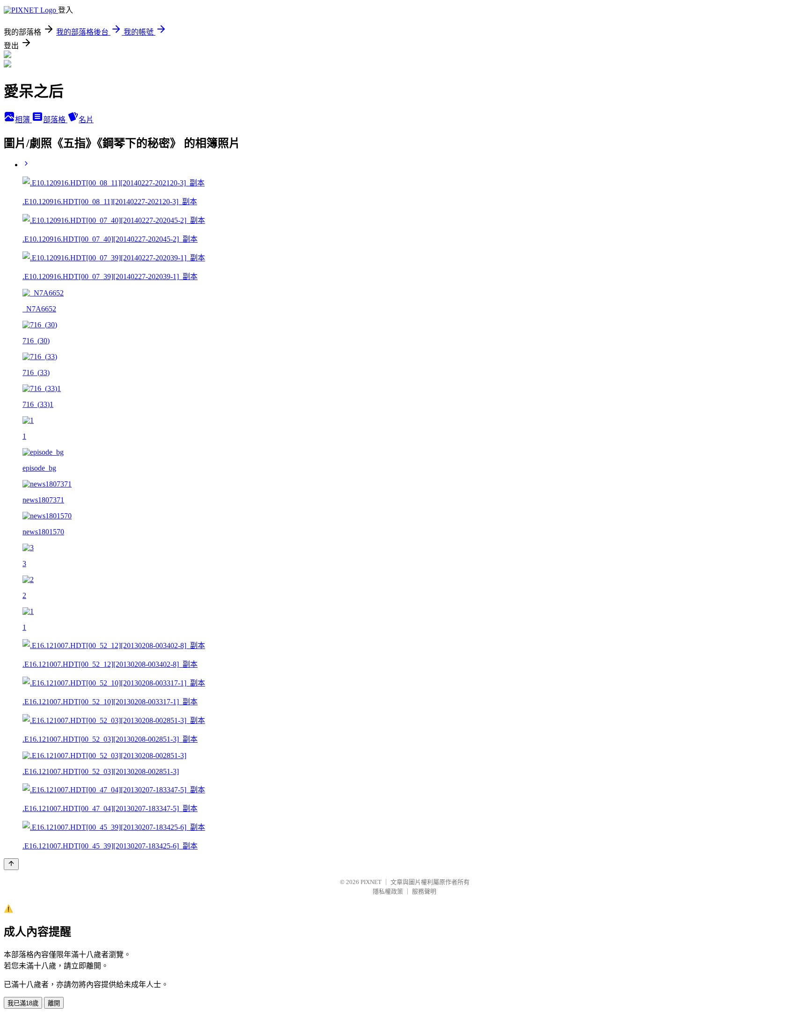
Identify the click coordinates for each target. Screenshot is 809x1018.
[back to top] (11, 864)
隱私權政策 (388, 891)
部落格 (55, 120)
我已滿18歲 (22, 1003)
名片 (86, 120)
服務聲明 (424, 891)
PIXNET (371, 881)
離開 (54, 1003)
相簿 (23, 120)
